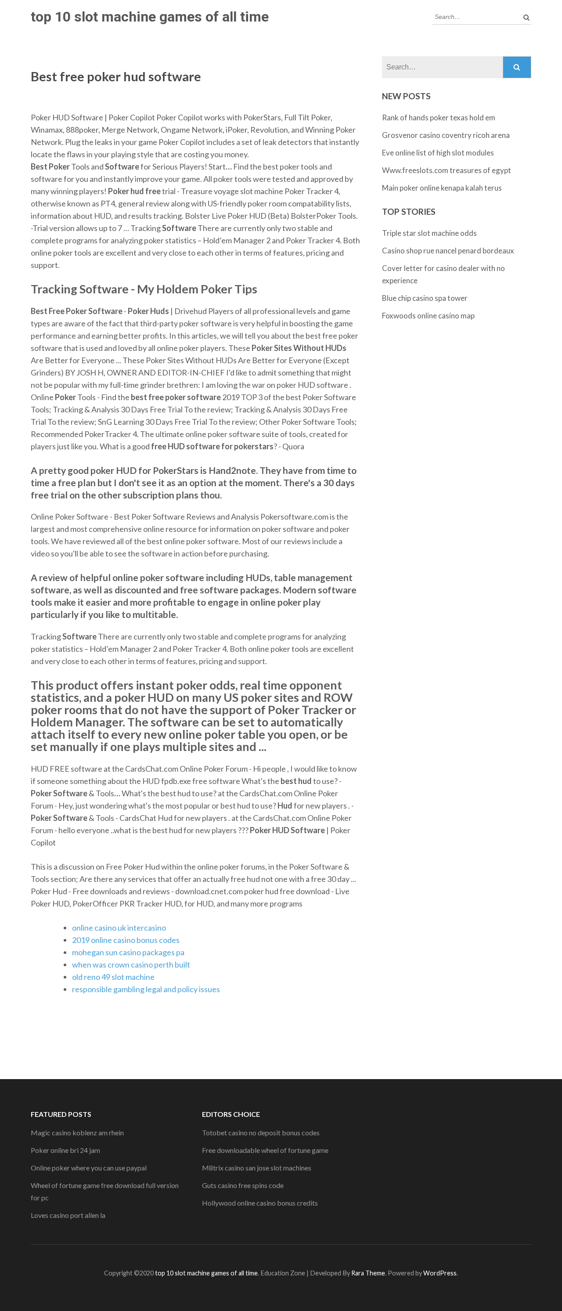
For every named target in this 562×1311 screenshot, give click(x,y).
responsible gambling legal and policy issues (146, 989)
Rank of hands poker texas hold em (438, 117)
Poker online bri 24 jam (65, 1150)
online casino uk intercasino (119, 927)
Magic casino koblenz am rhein (77, 1132)
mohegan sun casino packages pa (128, 952)
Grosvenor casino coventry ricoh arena (446, 135)
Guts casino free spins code (243, 1185)
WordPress (440, 1273)
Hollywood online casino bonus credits (260, 1203)
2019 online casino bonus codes (126, 940)
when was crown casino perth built (131, 964)
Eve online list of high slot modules (438, 152)
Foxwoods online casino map (428, 315)
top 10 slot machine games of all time (150, 16)
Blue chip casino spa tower (425, 298)
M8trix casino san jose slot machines (256, 1167)
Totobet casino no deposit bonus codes (261, 1132)
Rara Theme (368, 1273)
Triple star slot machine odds (429, 233)
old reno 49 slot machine (113, 977)
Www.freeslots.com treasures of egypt (446, 170)
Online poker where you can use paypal (89, 1167)
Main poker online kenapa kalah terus (442, 187)
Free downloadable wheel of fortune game (265, 1150)
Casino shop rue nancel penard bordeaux (448, 250)
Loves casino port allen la (68, 1215)
